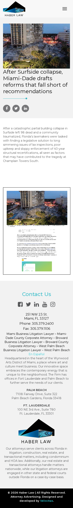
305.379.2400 (43, 324)
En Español (36, 354)
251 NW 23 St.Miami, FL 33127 (36, 316)
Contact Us (36, 294)
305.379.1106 (40, 329)
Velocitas (46, 500)
